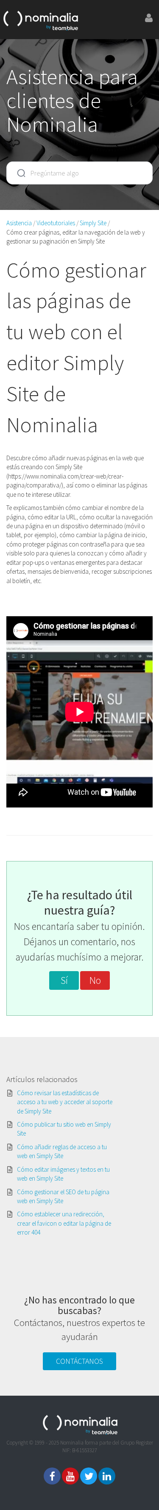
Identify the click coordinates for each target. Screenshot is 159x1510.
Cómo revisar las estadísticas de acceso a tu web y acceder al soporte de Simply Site (64, 1102)
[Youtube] (70, 1476)
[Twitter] (88, 1476)
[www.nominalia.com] (40, 19)
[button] (64, 980)
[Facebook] (52, 1476)
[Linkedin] (106, 1476)
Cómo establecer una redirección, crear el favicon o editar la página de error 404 (64, 1223)
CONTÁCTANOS (79, 1361)
